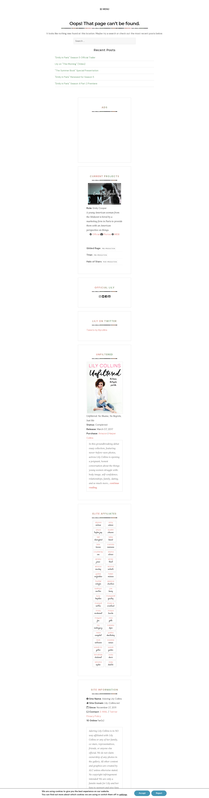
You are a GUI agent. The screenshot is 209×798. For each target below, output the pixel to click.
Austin (111, 531)
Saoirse (110, 641)
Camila (110, 546)
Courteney (98, 553)
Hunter (98, 583)
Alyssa (98, 524)
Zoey (110, 663)
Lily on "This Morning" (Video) (70, 64)
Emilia (98, 560)
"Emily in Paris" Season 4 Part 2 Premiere (76, 83)
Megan (98, 619)
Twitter (113, 711)
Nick (98, 641)
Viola (110, 656)
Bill (98, 538)
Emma (98, 568)
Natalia (110, 627)
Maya (111, 612)
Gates (98, 575)
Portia (111, 634)
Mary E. (110, 605)
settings (123, 794)
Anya (98, 531)
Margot (98, 605)
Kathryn (98, 590)
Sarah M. (98, 649)
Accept (142, 793)
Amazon (103, 433)
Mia (111, 619)
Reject (159, 793)
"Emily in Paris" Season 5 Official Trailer (75, 57)
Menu (106, 9)
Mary (98, 612)
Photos (107, 234)
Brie (98, 546)
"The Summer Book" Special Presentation (76, 70)
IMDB (116, 234)
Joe (111, 590)
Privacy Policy (93, 716)
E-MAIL (103, 711)
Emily (110, 560)
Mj (98, 627)
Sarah (111, 649)
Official (96, 234)
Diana (111, 553)
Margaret (110, 597)
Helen (111, 575)
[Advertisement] (105, 133)
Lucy (98, 597)
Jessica (110, 583)
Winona (98, 663)
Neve (98, 634)
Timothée (98, 656)
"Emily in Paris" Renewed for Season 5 (74, 77)
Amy (110, 524)
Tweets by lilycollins (96, 330)
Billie (110, 538)
